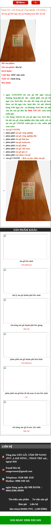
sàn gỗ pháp (20, 145)
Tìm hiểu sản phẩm (19, 499)
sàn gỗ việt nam (22, 148)
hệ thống (41, 10)
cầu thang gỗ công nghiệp (23, 10)
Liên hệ (34, 504)
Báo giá (23, 504)
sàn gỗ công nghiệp (24, 133)
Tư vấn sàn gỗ (40, 499)
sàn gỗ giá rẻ (21, 152)
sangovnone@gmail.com (19, 471)
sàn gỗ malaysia (22, 142)
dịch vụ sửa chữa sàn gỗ (33, 158)
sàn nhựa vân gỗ (23, 155)
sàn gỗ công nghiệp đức (26, 136)
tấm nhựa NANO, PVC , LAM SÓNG (28, 509)
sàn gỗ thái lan (22, 139)
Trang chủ (5, 10)
